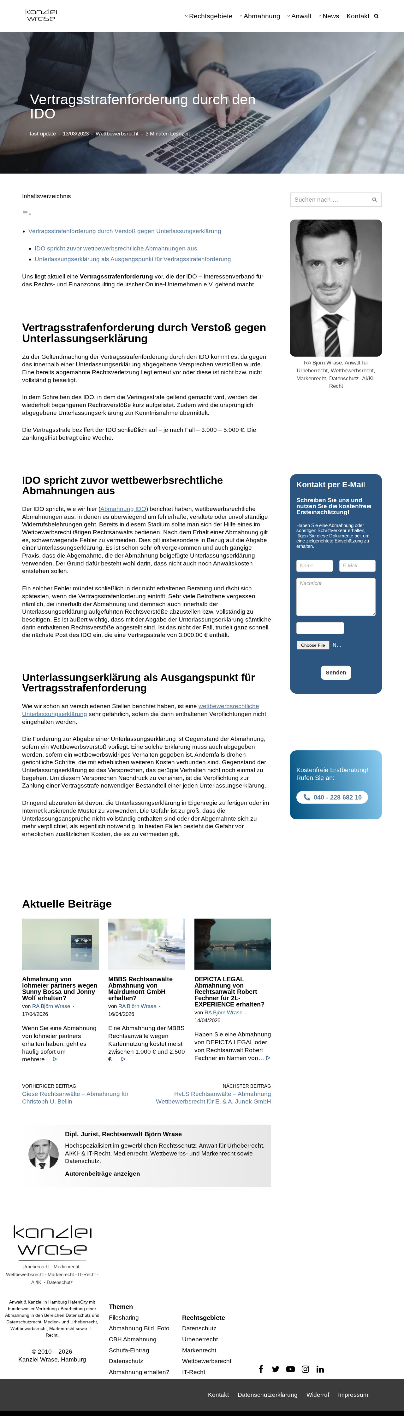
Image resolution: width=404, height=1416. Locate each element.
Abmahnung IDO (123, 509)
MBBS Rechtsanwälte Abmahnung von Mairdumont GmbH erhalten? (140, 988)
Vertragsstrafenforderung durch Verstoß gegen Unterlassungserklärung (124, 231)
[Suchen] (376, 16)
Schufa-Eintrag (129, 1350)
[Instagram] (305, 1369)
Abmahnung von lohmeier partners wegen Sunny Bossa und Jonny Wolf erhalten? (59, 988)
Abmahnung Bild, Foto (139, 1328)
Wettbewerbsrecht (117, 134)
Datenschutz (126, 1361)
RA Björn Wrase (51, 1006)
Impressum (353, 1394)
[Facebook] (261, 1369)
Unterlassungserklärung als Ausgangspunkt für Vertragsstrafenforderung (133, 259)
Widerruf (317, 1394)
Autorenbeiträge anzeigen (102, 1173)
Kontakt (358, 16)
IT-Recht (193, 1372)
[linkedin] (320, 1369)
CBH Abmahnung (133, 1339)
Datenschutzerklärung (268, 1394)
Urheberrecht (200, 1339)
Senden (336, 672)
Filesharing (124, 1317)
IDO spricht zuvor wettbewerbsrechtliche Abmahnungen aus (116, 248)
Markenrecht (199, 1350)
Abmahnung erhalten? (139, 1372)
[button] (186, 16)
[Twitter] (276, 1369)
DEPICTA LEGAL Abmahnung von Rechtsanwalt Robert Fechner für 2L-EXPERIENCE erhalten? (229, 992)
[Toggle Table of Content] (27, 213)
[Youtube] (290, 1369)
